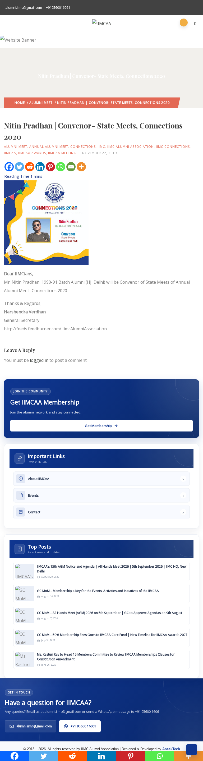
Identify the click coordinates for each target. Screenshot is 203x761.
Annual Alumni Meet (48, 146)
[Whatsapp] (60, 166)
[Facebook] (9, 166)
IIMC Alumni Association (130, 146)
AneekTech (171, 749)
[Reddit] (29, 166)
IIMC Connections (173, 146)
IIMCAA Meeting (62, 153)
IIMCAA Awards (32, 153)
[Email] (71, 166)
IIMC (101, 146)
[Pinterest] (50, 166)
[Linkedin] (40, 166)
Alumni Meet (41, 102)
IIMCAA (10, 153)
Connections (83, 146)
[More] (81, 166)
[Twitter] (19, 166)
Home (20, 102)
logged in (39, 360)
